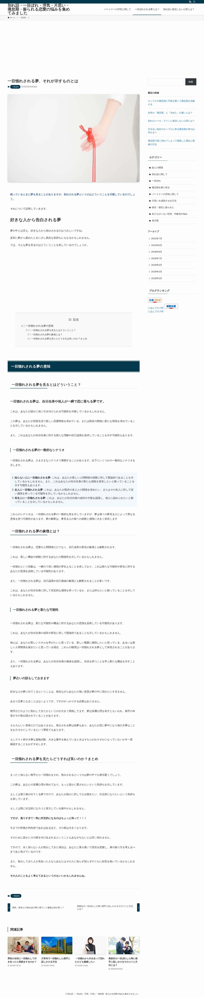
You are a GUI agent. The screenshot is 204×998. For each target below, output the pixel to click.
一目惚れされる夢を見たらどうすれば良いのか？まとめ (59, 338)
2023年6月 (156, 245)
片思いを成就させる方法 (164, 200)
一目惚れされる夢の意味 (40, 325)
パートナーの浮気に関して (165, 194)
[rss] (190, 2)
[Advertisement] (102, 44)
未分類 (155, 220)
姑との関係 (157, 167)
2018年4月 (156, 271)
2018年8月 (156, 251)
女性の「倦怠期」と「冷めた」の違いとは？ (170, 112)
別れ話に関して (160, 174)
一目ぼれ (15, 87)
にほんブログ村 (156, 308)
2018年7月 (156, 258)
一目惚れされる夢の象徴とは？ (46, 334)
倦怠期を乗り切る (161, 187)
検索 (191, 82)
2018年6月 (156, 265)
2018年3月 (156, 278)
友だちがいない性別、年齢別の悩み (170, 214)
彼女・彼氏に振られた (163, 207)
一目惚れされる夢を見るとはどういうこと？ (53, 330)
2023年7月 (156, 238)
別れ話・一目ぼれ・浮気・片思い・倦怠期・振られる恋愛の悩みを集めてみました (39, 9)
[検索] (194, 2)
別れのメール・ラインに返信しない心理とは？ (171, 120)
